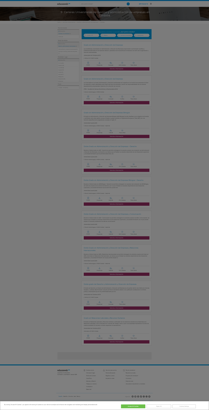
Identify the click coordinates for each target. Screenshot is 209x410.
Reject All (159, 406)
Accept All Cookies (133, 406)
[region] (104, 405)
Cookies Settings (184, 406)
